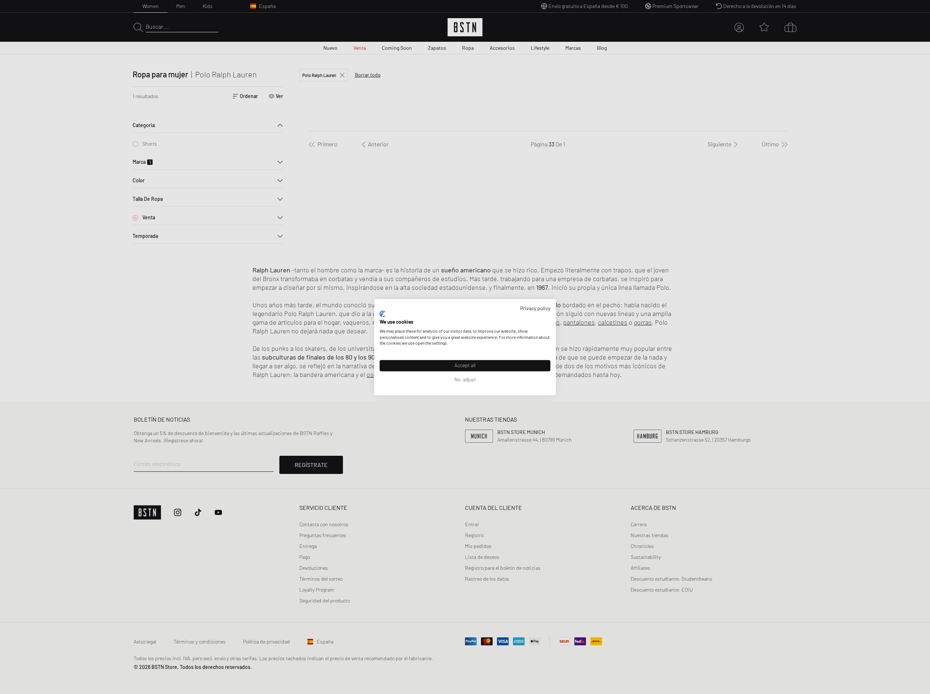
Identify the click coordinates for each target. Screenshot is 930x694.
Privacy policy (535, 308)
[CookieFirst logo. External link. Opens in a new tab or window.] (382, 314)
